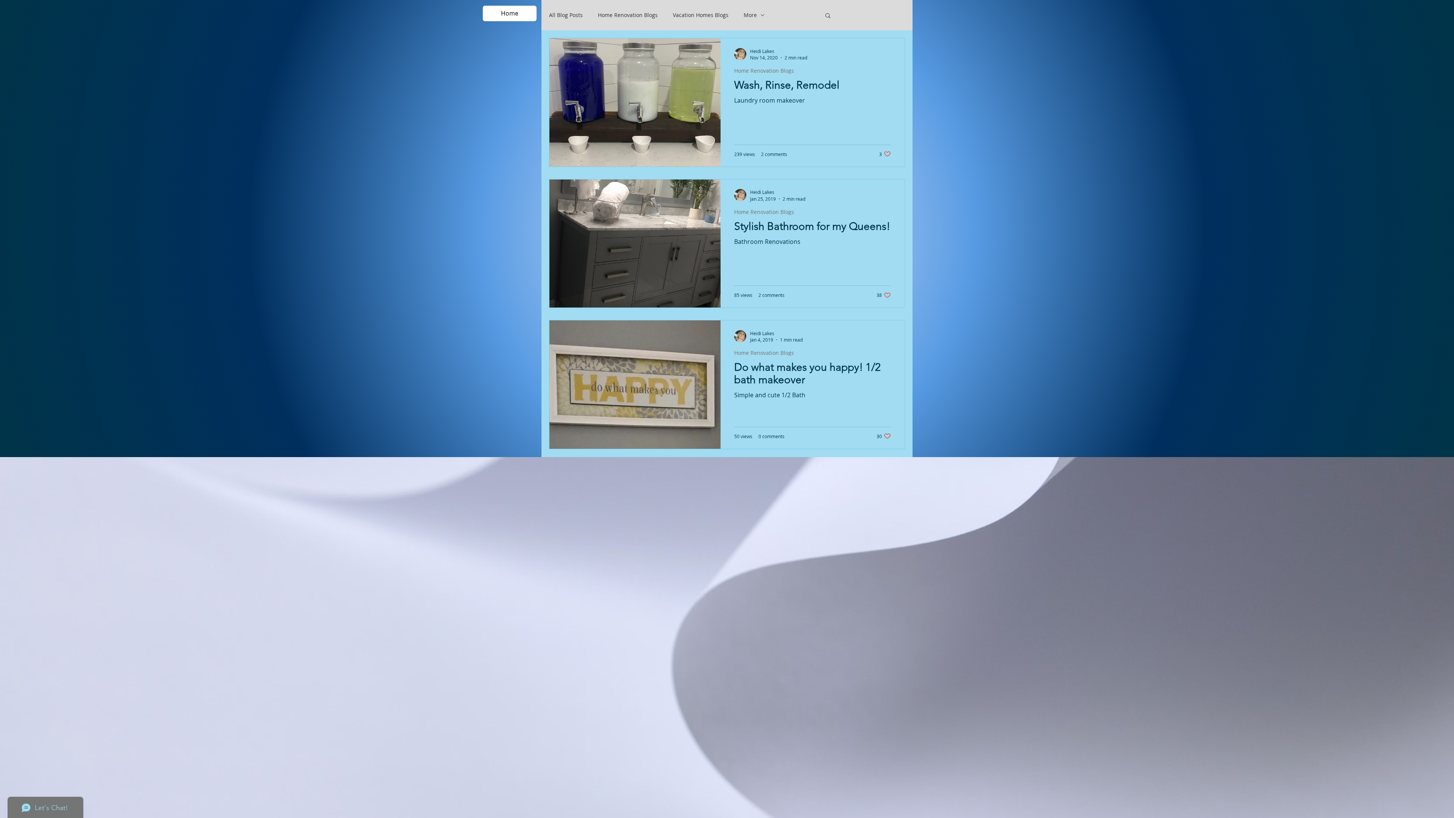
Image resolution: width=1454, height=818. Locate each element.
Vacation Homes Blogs (701, 15)
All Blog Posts (566, 15)
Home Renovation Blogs (628, 15)
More (750, 15)
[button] (828, 16)
